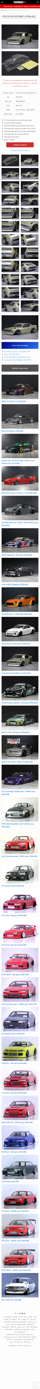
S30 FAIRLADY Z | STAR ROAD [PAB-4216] (17, 614)
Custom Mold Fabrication (16, 1342)
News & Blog (27, 1342)
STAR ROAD (7, 1322)
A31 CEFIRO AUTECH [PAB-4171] (13, 1034)
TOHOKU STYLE (32, 1322)
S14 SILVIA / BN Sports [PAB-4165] (14, 1093)
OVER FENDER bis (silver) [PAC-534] (17, 357)
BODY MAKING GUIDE (24, 1337)
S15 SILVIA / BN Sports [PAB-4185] (14, 945)
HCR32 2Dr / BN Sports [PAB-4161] (14, 1152)
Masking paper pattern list (11, 1337)
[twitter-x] (18, 1313)
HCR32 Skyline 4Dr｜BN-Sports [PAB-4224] (17, 555)
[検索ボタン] (38, 2)
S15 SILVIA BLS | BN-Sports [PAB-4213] (16, 643)
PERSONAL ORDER (29, 1339)
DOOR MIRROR (9, 1329)
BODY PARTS (30, 1324)
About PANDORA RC (20, 1332)
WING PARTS (6, 1327)
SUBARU (6, 1319)
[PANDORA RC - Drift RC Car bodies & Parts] (20, 2)
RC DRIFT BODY (7, 1317)
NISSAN (15, 1317)
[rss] (24, 1313)
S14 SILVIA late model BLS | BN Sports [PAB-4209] (19, 703)
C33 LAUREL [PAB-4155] (10, 1181)
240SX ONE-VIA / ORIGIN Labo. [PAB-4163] (17, 1122)
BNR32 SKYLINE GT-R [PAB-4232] (14, 401)
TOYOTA (20, 1317)
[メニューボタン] (2, 2)
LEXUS (25, 1317)
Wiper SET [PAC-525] (11, 354)
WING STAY (14, 1327)
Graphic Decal (21, 1327)
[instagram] (20, 1313)
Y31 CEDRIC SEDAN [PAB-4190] (13, 886)
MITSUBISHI (13, 1319)
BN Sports (33, 1319)
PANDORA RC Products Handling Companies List (20, 1334)
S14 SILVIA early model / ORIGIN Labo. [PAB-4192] (19, 856)
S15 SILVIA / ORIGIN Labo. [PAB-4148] (15, 1240)
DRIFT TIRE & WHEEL (31, 1327)
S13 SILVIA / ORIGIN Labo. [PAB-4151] (15, 1211)
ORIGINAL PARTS (21, 1324)
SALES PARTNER (17, 1339)
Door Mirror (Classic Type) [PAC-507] (17, 351)
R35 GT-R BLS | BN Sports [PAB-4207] (15, 732)
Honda (35, 1317)
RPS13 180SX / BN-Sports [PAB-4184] (15, 974)
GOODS (33, 1329)
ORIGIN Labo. (25, 1319)
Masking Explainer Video (20, 150)
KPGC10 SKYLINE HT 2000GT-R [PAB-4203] (17, 762)
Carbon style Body (11, 1324)
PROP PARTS (26, 1329)
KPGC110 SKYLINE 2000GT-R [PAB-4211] (16, 673)
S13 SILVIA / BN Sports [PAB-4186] (14, 915)
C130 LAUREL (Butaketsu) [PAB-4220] (15, 584)
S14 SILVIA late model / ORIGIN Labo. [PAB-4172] (19, 1004)
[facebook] (15, 1313)
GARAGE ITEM (18, 1329)
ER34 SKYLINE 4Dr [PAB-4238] (12, 431)
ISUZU (19, 1319)
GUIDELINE (9, 1339)
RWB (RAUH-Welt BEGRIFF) (19, 1322)
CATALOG (33, 1337)
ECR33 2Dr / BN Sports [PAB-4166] (14, 1063)
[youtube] (22, 1313)
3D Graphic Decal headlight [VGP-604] (17, 360)
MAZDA (30, 1317)
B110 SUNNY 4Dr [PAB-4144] (11, 1300)
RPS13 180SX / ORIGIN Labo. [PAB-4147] (16, 1270)
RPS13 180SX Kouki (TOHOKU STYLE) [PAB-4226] (19, 493)
